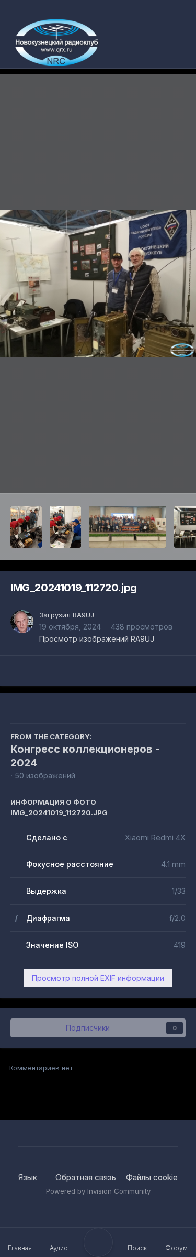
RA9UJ (83, 615)
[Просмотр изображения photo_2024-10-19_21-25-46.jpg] (65, 527)
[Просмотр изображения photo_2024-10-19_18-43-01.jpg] (127, 527)
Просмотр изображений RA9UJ (96, 638)
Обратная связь (85, 1178)
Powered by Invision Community (98, 1191)
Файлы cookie (152, 1178)
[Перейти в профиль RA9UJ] (21, 621)
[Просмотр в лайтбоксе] (98, 283)
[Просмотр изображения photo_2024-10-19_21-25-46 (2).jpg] (26, 527)
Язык (28, 1178)
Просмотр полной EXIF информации (98, 977)
